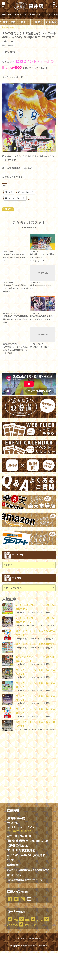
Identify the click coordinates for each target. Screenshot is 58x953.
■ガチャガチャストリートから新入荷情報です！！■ (35, 620)
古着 (15, 920)
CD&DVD (9, 209)
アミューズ (30, 925)
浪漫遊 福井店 (27, 946)
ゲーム (39, 920)
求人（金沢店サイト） (33, 14)
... (26, 952)
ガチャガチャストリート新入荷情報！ (35, 644)
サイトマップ (20, 938)
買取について (6, 14)
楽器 (26, 920)
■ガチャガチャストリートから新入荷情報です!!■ (35, 607)
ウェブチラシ (50, 14)
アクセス (18, 14)
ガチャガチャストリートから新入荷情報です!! (35, 633)
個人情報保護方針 (34, 938)
